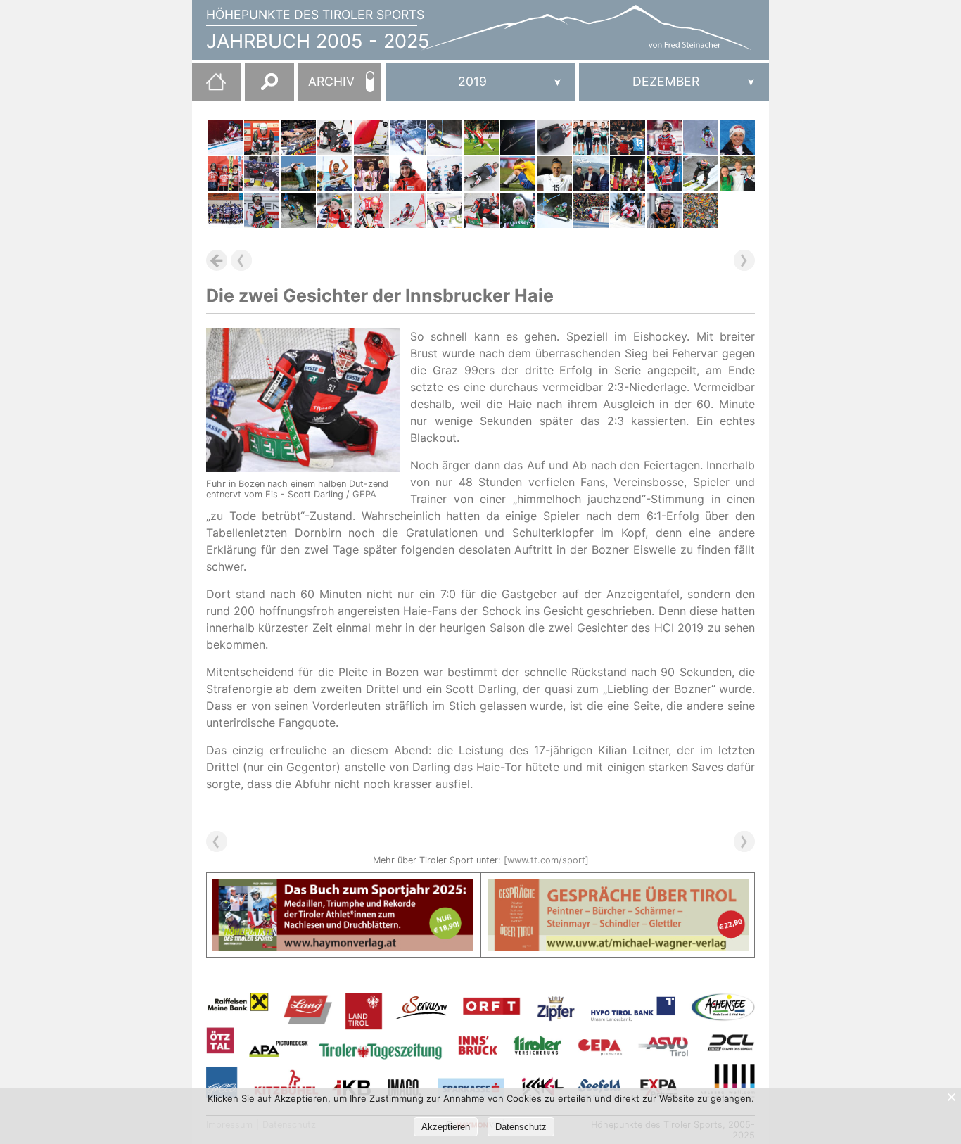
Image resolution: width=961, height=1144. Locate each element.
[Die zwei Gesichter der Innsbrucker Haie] (481, 210)
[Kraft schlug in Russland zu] (225, 173)
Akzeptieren (445, 1126)
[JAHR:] (480, 82)
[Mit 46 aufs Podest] (737, 137)
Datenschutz (521, 1126)
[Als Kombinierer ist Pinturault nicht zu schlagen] (664, 210)
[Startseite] (209, 87)
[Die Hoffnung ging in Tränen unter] (334, 210)
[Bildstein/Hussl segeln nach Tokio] (371, 137)
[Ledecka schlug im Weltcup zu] (408, 137)
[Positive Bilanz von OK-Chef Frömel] (591, 210)
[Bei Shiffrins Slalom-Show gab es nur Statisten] (444, 137)
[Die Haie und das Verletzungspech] (334, 137)
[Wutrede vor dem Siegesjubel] (444, 210)
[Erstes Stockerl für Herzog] (371, 173)
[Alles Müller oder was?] (261, 137)
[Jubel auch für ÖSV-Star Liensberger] (517, 210)
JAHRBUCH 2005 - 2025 (318, 41)
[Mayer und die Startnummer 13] (225, 137)
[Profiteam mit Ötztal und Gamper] (591, 137)
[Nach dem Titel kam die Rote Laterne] (517, 173)
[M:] (674, 82)
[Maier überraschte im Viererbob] (444, 173)
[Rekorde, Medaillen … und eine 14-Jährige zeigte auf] (737, 173)
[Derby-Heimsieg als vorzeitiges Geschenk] (225, 210)
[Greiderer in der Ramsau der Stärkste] (371, 210)
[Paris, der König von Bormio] (627, 210)
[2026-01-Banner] (342, 887)
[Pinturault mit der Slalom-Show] (664, 137)
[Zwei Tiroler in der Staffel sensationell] (298, 137)
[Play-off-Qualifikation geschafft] (627, 137)
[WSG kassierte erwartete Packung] (481, 137)
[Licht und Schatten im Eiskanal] (481, 173)
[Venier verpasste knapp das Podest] (700, 137)
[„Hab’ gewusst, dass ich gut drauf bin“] (664, 173)
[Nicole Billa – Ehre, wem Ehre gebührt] (554, 173)
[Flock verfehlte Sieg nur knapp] (554, 137)
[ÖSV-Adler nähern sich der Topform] (627, 173)
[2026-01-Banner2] (618, 887)
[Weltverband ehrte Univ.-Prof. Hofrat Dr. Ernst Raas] (591, 173)
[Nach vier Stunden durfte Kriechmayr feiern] (261, 210)
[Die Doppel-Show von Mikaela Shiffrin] (554, 210)
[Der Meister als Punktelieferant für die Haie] (261, 173)
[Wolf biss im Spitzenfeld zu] (298, 173)
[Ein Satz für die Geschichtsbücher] (334, 173)
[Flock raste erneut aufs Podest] (408, 173)
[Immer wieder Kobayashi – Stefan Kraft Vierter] (700, 210)
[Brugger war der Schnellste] (298, 210)
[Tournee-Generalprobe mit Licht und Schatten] (700, 173)
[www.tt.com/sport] (546, 860)
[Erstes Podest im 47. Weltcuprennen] (408, 210)
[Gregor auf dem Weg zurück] (517, 137)
